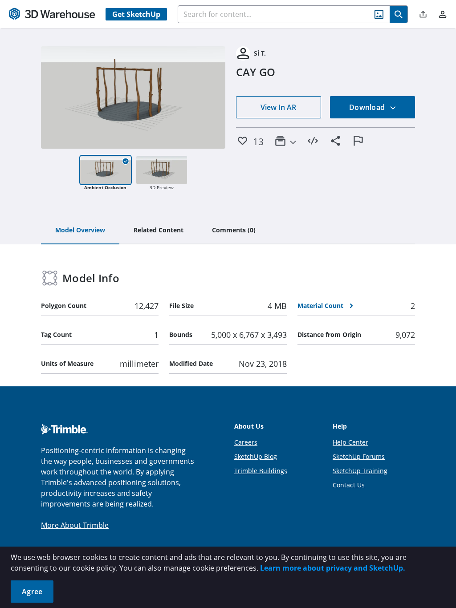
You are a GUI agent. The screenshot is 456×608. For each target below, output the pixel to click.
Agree (32, 591)
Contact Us (349, 485)
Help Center (350, 442)
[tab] (80, 230)
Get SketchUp (136, 14)
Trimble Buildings (260, 470)
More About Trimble (75, 525)
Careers (245, 442)
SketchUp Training (360, 470)
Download (368, 107)
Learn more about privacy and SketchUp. (332, 568)
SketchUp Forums (359, 456)
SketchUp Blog (255, 456)
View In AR (278, 107)
